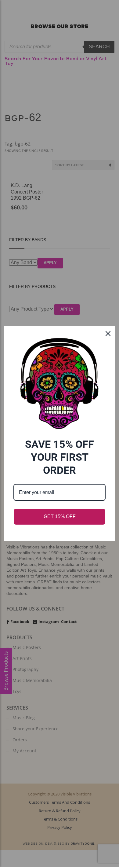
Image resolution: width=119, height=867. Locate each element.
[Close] (108, 333)
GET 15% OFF (60, 516)
